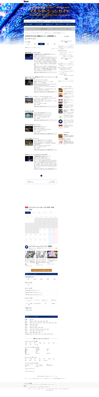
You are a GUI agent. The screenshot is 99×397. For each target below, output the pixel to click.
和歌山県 (44, 329)
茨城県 (55, 322)
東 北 (26, 321)
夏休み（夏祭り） (46, 384)
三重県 (54, 43)
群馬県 (50, 322)
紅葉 (49, 384)
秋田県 (41, 321)
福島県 (47, 321)
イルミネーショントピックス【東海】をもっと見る (41, 270)
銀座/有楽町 (37, 349)
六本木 (33, 322)
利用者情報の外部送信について (66, 388)
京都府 (34, 329)
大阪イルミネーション (70, 24)
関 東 (26, 322)
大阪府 (31, 329)
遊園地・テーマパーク (45, 301)
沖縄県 (52, 334)
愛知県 (48, 43)
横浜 (41, 322)
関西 (59, 21)
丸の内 (36, 322)
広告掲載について (57, 388)
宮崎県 (45, 334)
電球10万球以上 (53, 300)
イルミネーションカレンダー (29, 371)
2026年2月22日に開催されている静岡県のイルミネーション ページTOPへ (47, 376)
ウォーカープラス (26, 384)
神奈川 (47, 21)
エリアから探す (29, 24)
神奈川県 (38, 322)
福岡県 (31, 334)
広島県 (31, 330)
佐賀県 (34, 334)
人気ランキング (50, 24)
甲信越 (52, 21)
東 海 (26, 327)
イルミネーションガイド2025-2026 (30, 21)
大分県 (42, 334)
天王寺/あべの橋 (27, 354)
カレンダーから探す (39, 24)
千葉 (49, 21)
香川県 (31, 332)
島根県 (42, 330)
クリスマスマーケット (37, 301)
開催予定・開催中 (29, 310)
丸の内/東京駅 (38, 348)
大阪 (61, 21)
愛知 (25, 351)
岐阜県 (35, 43)
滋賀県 (48, 329)
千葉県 (44, 322)
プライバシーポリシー (34, 388)
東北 (41, 21)
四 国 (26, 332)
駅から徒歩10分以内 (37, 303)
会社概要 (61, 388)
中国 (63, 21)
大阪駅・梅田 (38, 353)
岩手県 (38, 321)
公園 (45, 303)
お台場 (48, 349)
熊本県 (39, 334)
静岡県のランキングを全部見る (68, 56)
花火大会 (42, 384)
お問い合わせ (42, 388)
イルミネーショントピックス (29, 368)
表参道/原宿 (26, 349)
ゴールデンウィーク (37, 384)
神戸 (38, 329)
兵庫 (25, 352)
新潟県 (36, 324)
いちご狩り (30, 384)
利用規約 (30, 388)
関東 (43, 21)
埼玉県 (47, 322)
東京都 (31, 322)
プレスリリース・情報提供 (48, 388)
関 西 (26, 329)
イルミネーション (52, 384)
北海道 (38, 21)
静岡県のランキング (32, 290)
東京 (45, 21)
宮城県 (31, 321)
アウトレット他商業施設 (29, 304)
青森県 (35, 321)
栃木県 (53, 322)
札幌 (32, 319)
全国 (25, 358)
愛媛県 (34, 332)
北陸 (54, 21)
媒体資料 (53, 388)
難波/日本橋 (48, 353)
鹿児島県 (48, 334)
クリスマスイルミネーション (29, 301)
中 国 (26, 330)
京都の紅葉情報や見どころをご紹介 (64, 139)
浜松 (28, 284)
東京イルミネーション (60, 24)
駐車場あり (53, 303)
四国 (65, 21)
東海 (56, 21)
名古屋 (33, 327)
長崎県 (36, 334)
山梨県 (31, 324)
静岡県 (41, 279)
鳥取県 (39, 330)
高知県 (39, 332)
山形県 (44, 321)
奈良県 (41, 329)
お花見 (33, 384)
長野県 (34, 324)
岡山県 (34, 330)
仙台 (32, 321)
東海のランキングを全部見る (69, 75)
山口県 (36, 330)
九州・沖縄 (69, 21)
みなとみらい (38, 350)
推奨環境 (39, 388)
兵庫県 (36, 329)
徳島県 (36, 332)
